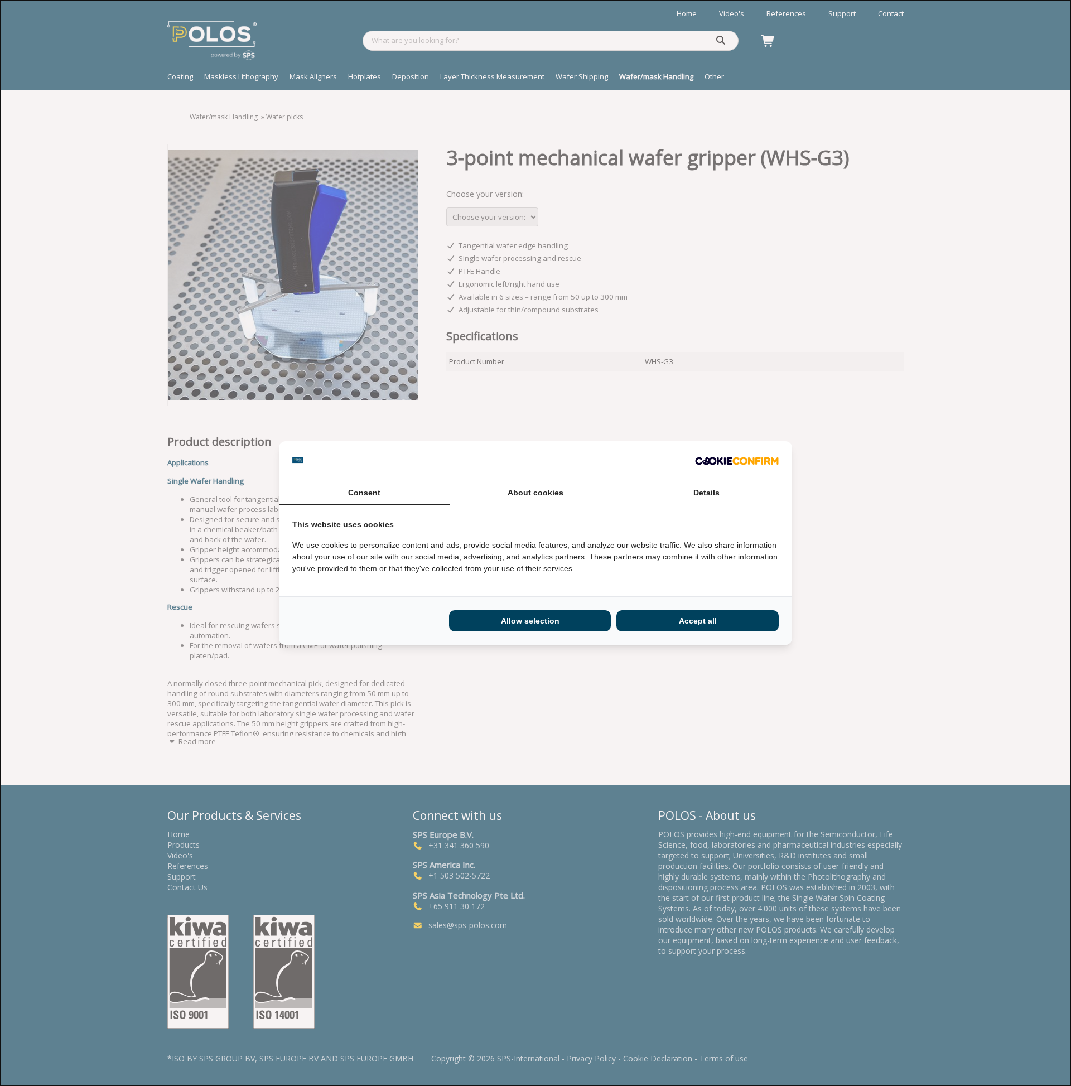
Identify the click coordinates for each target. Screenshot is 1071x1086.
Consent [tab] (364, 492)
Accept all (698, 620)
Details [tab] (706, 492)
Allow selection (530, 620)
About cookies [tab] (535, 492)
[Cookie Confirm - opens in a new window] (737, 461)
